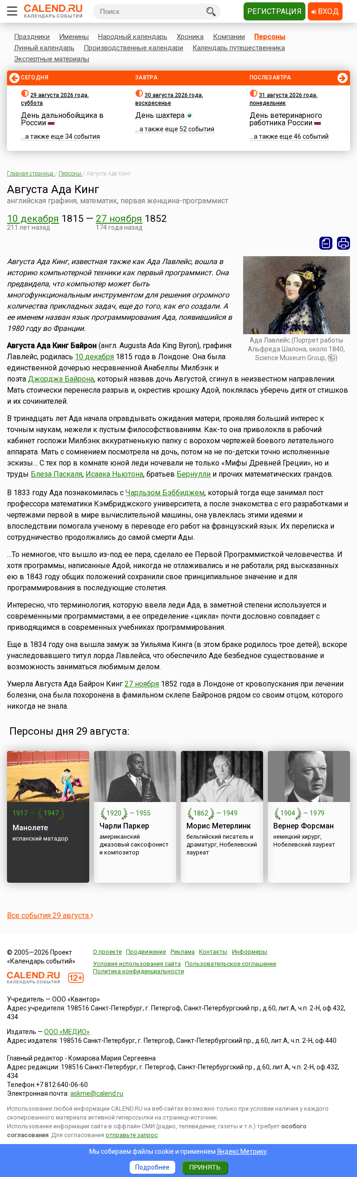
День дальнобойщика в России (62, 119)
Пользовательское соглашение (230, 963)
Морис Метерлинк (218, 825)
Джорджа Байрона (61, 379)
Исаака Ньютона (114, 474)
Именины (74, 36)
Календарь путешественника (238, 48)
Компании (229, 36)
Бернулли (194, 474)
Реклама (183, 951)
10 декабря (33, 218)
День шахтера (160, 115)
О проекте (107, 951)
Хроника (190, 36)
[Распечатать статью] (343, 243)
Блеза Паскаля (56, 474)
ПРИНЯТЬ (204, 1167)
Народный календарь (132, 36)
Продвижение (146, 951)
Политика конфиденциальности (138, 971)
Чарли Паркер (124, 825)
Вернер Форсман (303, 825)
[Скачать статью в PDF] (325, 243)
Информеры (249, 951)
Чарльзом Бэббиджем (165, 492)
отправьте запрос (132, 1135)
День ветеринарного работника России (286, 119)
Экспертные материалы (51, 59)
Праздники (32, 36)
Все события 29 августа (49, 915)
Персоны (269, 36)
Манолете (30, 827)
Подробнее (152, 1167)
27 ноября (119, 218)
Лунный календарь (44, 48)
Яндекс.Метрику (242, 1151)
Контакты (213, 951)
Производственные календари (133, 48)
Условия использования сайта (137, 963)
